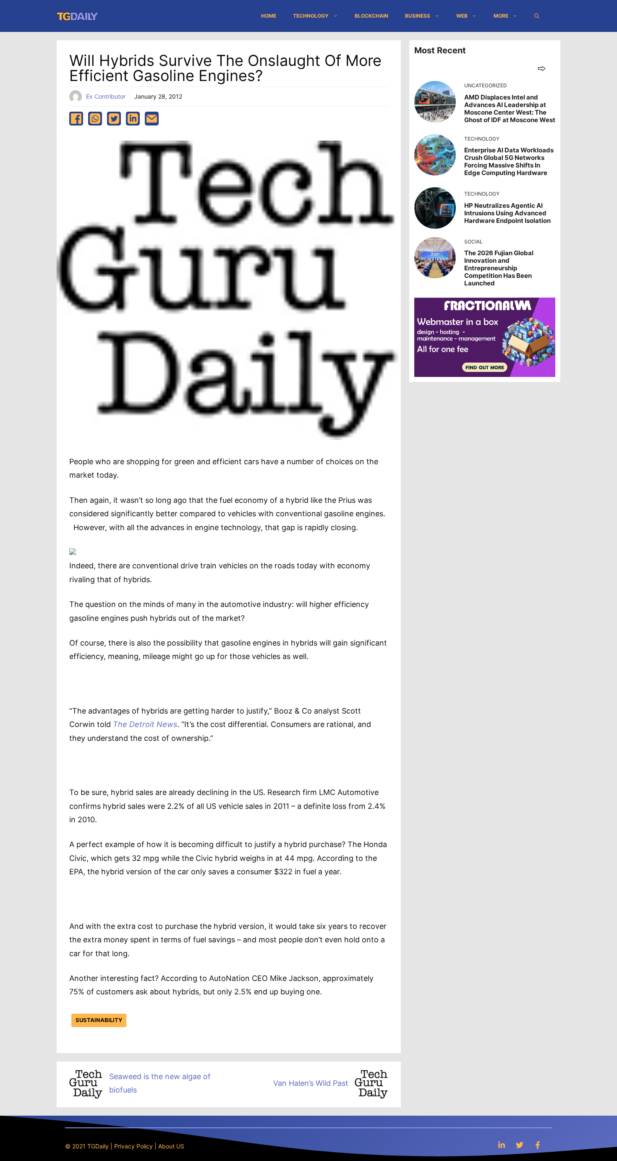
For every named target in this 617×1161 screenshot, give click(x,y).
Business (417, 16)
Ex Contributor (105, 96)
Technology (311, 16)
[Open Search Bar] (537, 16)
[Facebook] (537, 1145)
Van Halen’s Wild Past (310, 1083)
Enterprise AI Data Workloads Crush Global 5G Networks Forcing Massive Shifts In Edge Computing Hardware (509, 161)
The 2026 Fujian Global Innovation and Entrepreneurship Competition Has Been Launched (498, 268)
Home (268, 16)
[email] (152, 119)
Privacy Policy (133, 1146)
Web (462, 16)
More (501, 16)
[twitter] (114, 119)
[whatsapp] (95, 119)
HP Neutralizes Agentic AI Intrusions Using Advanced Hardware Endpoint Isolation (507, 213)
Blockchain (371, 16)
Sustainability (99, 1020)
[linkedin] (133, 119)
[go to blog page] (541, 68)
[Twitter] (519, 1145)
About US (171, 1146)
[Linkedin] (501, 1145)
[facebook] (76, 119)
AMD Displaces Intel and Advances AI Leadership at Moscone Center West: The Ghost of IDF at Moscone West (509, 108)
